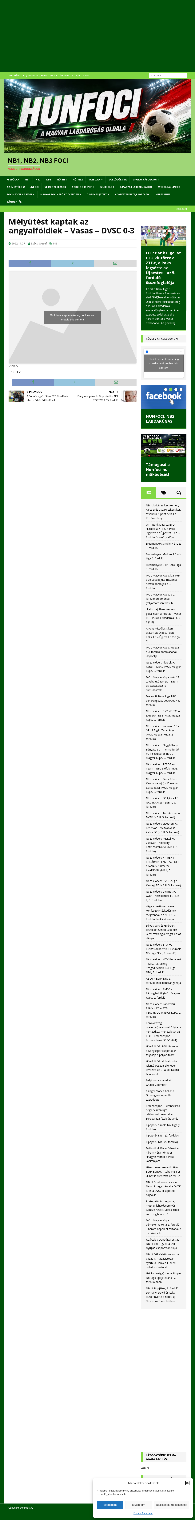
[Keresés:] (168, 75)
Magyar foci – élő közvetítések (60, 194)
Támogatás (14, 201)
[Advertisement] (97, 40)
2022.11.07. (19, 243)
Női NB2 (78, 179)
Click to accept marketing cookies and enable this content (72, 317)
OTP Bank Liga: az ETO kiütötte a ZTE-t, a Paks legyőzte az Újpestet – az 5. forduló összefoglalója (163, 267)
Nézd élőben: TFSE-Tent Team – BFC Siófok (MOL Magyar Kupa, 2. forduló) (161, 768)
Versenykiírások (55, 187)
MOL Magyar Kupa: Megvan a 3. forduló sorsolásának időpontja (163, 652)
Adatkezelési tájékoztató (132, 194)
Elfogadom (110, 1504)
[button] (187, 1483)
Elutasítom (138, 1504)
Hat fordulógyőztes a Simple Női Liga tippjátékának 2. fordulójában (163, 1278)
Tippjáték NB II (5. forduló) (162, 1135)
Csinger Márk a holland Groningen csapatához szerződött (160, 1095)
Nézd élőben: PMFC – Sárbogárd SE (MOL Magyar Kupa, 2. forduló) (163, 993)
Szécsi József (39, 243)
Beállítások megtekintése (171, 1504)
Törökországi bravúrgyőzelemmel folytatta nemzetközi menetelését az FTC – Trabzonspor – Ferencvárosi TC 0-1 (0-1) (163, 1031)
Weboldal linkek (169, 187)
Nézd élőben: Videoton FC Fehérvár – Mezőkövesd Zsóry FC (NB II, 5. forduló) (162, 828)
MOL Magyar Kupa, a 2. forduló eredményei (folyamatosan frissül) (160, 599)
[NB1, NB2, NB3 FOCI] (97, 150)
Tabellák (94, 179)
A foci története (83, 187)
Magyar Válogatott (146, 179)
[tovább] (170, 323)
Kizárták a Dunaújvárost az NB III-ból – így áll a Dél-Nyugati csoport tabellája (162, 1244)
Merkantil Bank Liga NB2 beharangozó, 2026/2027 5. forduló (163, 700)
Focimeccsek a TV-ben (20, 194)
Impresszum (162, 194)
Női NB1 (62, 179)
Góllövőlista (118, 179)
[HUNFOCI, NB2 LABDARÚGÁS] (163, 397)
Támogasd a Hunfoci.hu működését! (158, 469)
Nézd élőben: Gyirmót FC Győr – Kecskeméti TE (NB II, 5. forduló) (162, 896)
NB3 (48, 179)
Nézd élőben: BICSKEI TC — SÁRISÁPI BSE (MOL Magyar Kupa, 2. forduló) (163, 715)
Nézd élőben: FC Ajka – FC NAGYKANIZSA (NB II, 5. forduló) (162, 802)
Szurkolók (107, 187)
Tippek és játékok (98, 194)
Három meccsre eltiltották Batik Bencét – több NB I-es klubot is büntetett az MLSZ (163, 1172)
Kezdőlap (13, 179)
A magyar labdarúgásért (136, 187)
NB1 (27, 179)
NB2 (38, 179)
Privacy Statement (143, 1513)
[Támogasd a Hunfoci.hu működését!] (163, 445)
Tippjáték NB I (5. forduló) (162, 1142)
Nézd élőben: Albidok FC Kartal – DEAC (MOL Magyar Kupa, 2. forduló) (163, 667)
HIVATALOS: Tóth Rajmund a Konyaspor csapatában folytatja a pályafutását (162, 1051)
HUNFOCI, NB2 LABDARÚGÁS (160, 419)
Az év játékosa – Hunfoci (23, 187)
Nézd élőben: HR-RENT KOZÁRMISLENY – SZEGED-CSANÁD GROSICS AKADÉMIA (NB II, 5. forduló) (163, 866)
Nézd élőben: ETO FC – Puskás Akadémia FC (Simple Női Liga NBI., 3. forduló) (163, 949)
